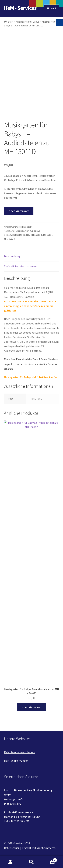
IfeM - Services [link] (20, 7)
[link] (31, 74)
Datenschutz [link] (11, 848)
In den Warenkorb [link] (31, 707)
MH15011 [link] (48, 234)
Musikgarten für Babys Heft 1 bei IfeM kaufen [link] (31, 377)
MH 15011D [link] (36, 234)
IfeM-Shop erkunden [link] (16, 760)
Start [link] (10, 21)
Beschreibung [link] (12, 256)
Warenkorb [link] (48, 859)
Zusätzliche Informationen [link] (20, 266)
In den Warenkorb (18, 211)
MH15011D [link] (9, 238)
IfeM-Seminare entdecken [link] (19, 752)
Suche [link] (31, 862)
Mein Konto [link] (10, 862)
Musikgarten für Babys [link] (27, 21)
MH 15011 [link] (24, 234)
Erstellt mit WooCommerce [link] (38, 848)
